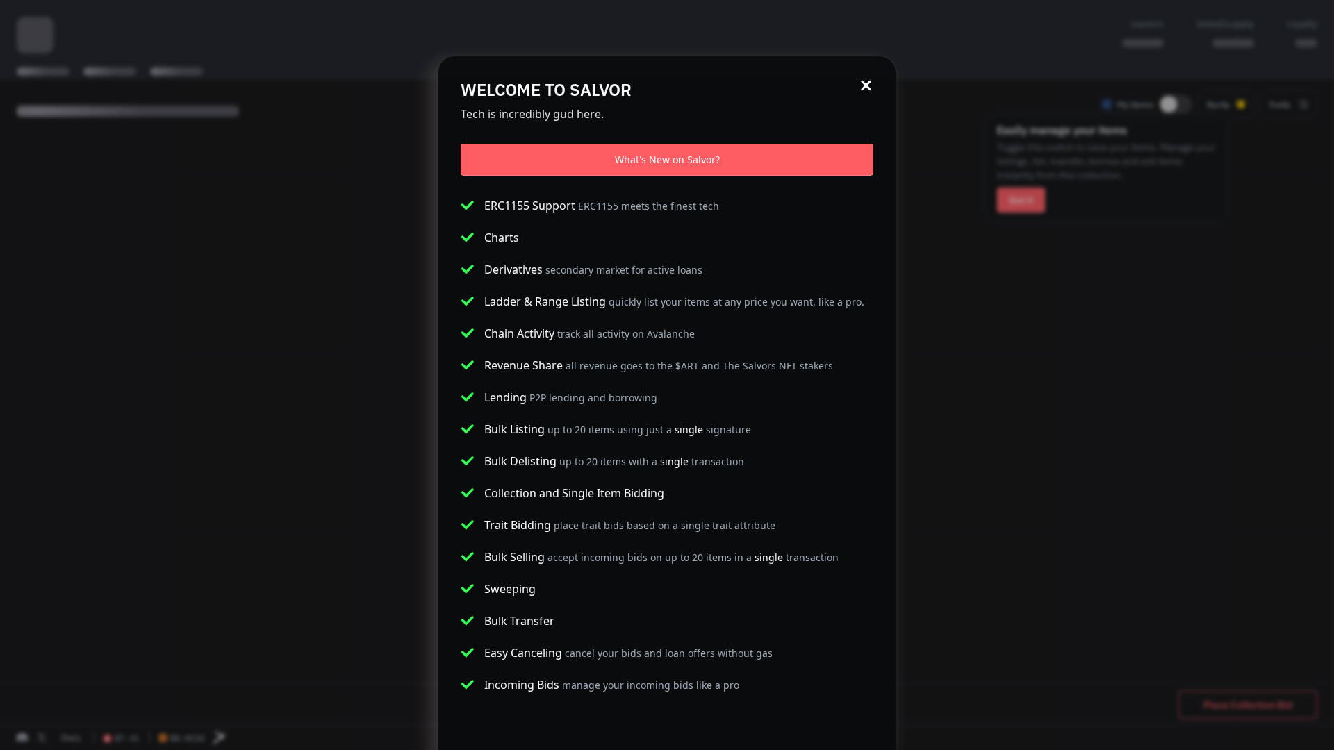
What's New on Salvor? (667, 159)
